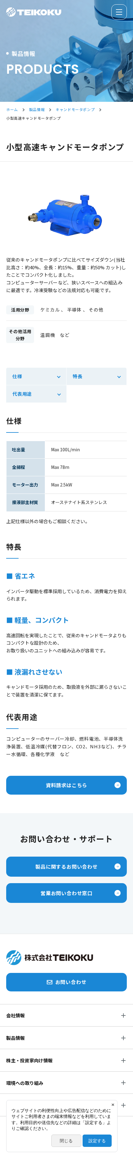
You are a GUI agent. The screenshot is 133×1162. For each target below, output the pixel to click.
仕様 (17, 376)
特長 (78, 376)
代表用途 (22, 394)
